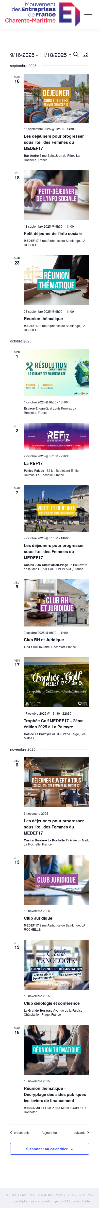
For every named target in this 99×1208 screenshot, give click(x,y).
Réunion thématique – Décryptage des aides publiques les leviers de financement (55, 1094)
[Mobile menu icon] (88, 14)
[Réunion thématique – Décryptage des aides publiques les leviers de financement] (56, 1050)
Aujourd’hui (50, 1133)
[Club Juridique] (56, 880)
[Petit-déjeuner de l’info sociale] (56, 195)
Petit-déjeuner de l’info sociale (53, 233)
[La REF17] (56, 436)
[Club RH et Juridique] (56, 602)
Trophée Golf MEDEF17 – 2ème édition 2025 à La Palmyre (54, 724)
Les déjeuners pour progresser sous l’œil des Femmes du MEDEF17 (54, 142)
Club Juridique (38, 918)
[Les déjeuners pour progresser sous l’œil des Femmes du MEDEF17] (56, 98)
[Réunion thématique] (56, 280)
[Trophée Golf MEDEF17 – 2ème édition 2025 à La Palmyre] (56, 682)
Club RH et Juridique (44, 639)
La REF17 (33, 463)
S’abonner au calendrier (47, 1148)
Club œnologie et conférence (52, 1003)
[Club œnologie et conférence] (56, 965)
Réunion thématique (43, 318)
